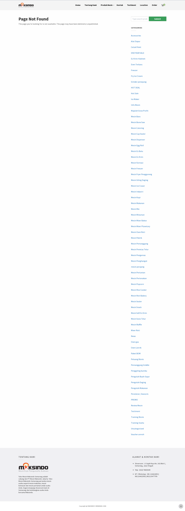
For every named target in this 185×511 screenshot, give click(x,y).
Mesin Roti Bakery (138, 295)
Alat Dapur (135, 41)
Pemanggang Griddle (140, 365)
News (133, 336)
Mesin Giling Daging (139, 180)
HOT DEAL (135, 87)
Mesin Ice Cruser (138, 186)
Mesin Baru (135, 116)
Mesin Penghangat (139, 261)
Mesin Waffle (136, 324)
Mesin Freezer (137, 168)
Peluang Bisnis (137, 359)
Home (77, 5)
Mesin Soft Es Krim (139, 313)
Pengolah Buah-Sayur (140, 376)
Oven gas (135, 342)
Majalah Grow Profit (139, 110)
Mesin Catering (137, 128)
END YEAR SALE (137, 53)
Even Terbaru (136, 64)
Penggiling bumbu (139, 371)
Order (154, 5)
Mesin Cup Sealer (138, 134)
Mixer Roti (135, 330)
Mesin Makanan (137, 203)
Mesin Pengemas (138, 255)
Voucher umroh (137, 434)
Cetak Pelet (136, 47)
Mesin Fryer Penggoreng (141, 174)
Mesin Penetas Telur (140, 249)
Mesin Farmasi (137, 162)
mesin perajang (137, 266)
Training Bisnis (137, 417)
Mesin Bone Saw (138, 122)
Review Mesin (136, 405)
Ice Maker (135, 99)
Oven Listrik (136, 347)
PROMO (134, 399)
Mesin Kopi (135, 197)
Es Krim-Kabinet (138, 58)
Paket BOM (136, 353)
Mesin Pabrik (136, 238)
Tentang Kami (91, 5)
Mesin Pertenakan (139, 278)
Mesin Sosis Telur (138, 319)
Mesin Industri (137, 191)
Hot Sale (134, 93)
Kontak (120, 5)
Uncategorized (137, 428)
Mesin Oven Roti (138, 232)
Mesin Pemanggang (139, 243)
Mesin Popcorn (137, 284)
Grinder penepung (138, 82)
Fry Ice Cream (137, 76)
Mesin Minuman (137, 214)
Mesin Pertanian (138, 272)
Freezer (134, 70)
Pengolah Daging (138, 382)
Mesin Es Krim (137, 157)
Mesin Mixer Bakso (139, 220)
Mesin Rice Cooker (139, 290)
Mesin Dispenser (138, 139)
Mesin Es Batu (137, 151)
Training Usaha (137, 423)
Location (144, 5)
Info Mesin (135, 105)
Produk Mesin (107, 5)
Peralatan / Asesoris (139, 394)
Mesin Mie (135, 209)
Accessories (136, 35)
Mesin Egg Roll (137, 145)
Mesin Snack (136, 307)
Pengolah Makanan (139, 388)
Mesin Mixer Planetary (140, 226)
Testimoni (131, 5)
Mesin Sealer (136, 301)
